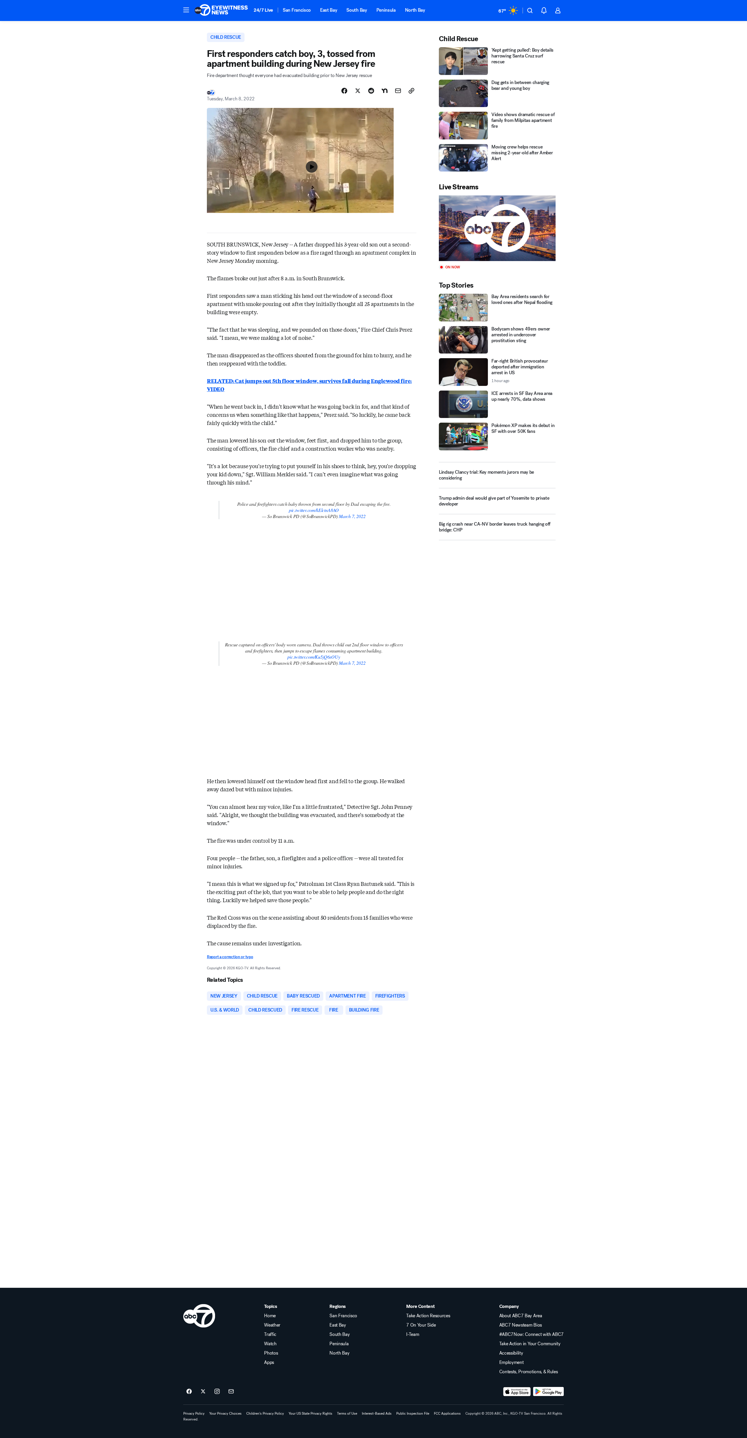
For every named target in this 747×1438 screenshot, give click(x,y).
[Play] (497, 228)
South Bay (356, 10)
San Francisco (297, 10)
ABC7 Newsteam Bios (520, 1325)
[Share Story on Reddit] (371, 91)
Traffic (270, 1334)
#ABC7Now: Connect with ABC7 (531, 1334)
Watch (270, 1343)
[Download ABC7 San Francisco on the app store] (517, 1391)
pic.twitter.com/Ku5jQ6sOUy (313, 657)
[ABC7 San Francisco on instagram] (217, 1391)
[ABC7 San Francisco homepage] (221, 10)
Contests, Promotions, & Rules (528, 1371)
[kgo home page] (199, 1315)
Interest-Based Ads (377, 1413)
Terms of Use (347, 1413)
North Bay (415, 10)
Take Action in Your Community (530, 1343)
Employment (511, 1362)
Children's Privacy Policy (265, 1413)
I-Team (412, 1334)
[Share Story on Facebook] (344, 91)
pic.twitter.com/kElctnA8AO (314, 510)
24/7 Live (263, 10)
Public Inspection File (412, 1413)
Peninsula (386, 10)
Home (270, 1315)
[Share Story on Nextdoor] (385, 91)
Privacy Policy (194, 1413)
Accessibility (511, 1353)
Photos (271, 1353)
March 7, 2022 (352, 516)
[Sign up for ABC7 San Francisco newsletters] (231, 1391)
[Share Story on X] (358, 91)
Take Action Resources (428, 1315)
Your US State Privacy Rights (310, 1413)
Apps (269, 1362)
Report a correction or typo (230, 957)
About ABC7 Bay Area (520, 1315)
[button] (186, 10)
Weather (272, 1325)
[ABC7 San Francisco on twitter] (203, 1391)
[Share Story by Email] (398, 91)
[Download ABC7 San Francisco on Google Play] (548, 1391)
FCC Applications (447, 1413)
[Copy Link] (411, 91)
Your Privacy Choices (225, 1413)
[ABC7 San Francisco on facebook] (189, 1391)
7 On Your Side (421, 1325)
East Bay (328, 10)
